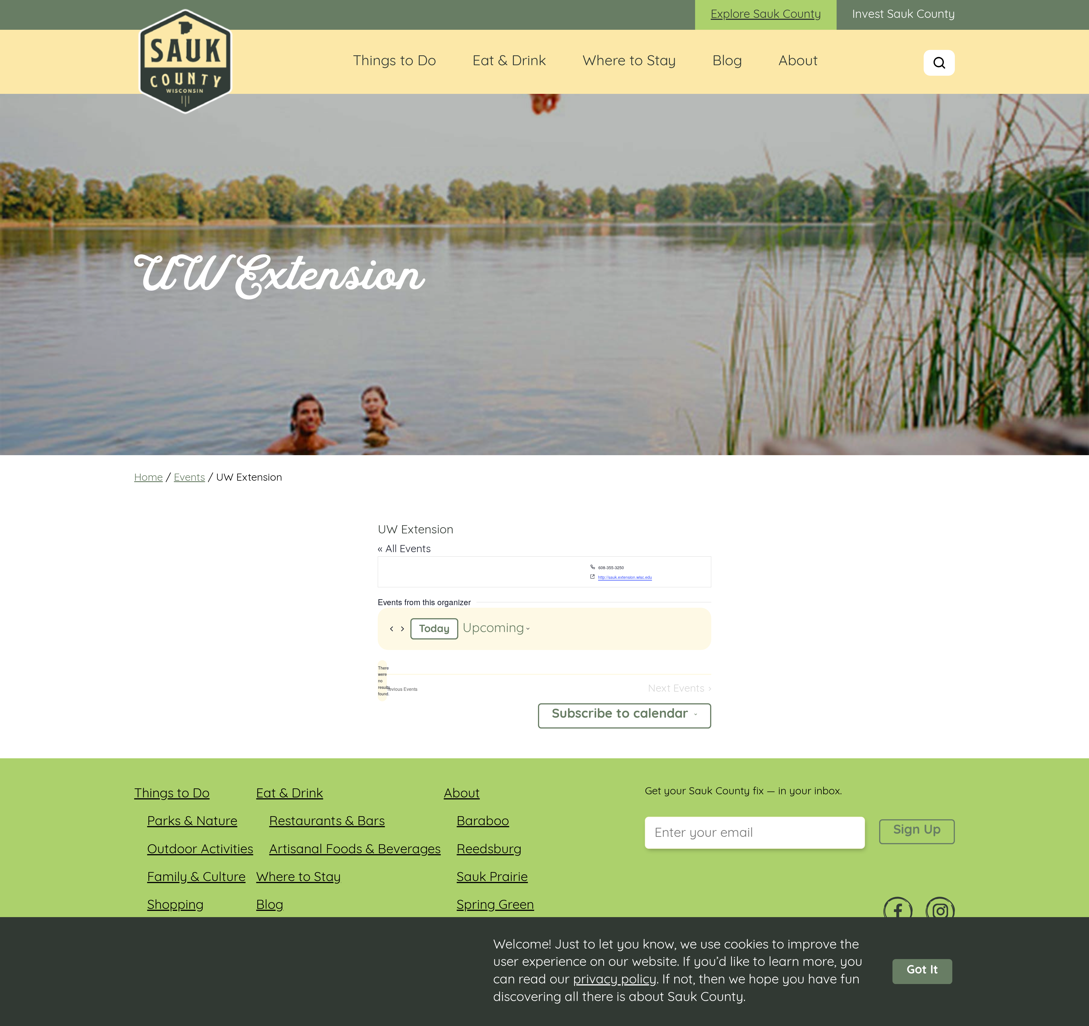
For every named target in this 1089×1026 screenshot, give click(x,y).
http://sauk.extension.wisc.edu (625, 577)
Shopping (175, 905)
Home (148, 478)
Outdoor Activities (200, 850)
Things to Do (394, 61)
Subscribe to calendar (620, 714)
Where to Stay (629, 61)
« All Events (404, 549)
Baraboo (483, 822)
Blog (727, 61)
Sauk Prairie (492, 877)
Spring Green (495, 905)
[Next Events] (402, 628)
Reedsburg (489, 850)
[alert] (382, 680)
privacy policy (615, 980)
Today (434, 629)
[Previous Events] (391, 628)
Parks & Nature (192, 822)
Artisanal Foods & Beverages (355, 850)
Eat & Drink (509, 61)
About (798, 61)
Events (189, 478)
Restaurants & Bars (327, 822)
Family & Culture (196, 877)
